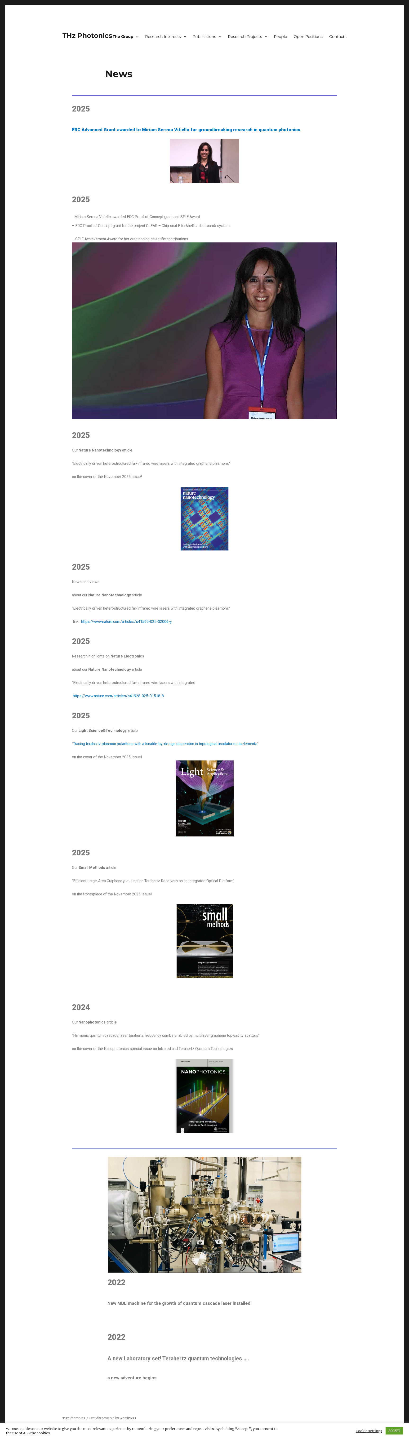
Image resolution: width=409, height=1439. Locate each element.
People (280, 36)
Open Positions (308, 36)
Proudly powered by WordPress (112, 1418)
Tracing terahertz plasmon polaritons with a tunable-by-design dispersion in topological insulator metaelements (165, 744)
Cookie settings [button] (369, 1431)
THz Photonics (87, 35)
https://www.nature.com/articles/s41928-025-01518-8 (118, 696)
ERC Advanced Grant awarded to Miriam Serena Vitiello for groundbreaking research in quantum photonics (186, 129)
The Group (123, 36)
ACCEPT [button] (394, 1431)
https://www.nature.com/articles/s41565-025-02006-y (126, 621)
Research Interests (163, 36)
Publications (204, 36)
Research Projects (245, 36)
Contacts (338, 36)
